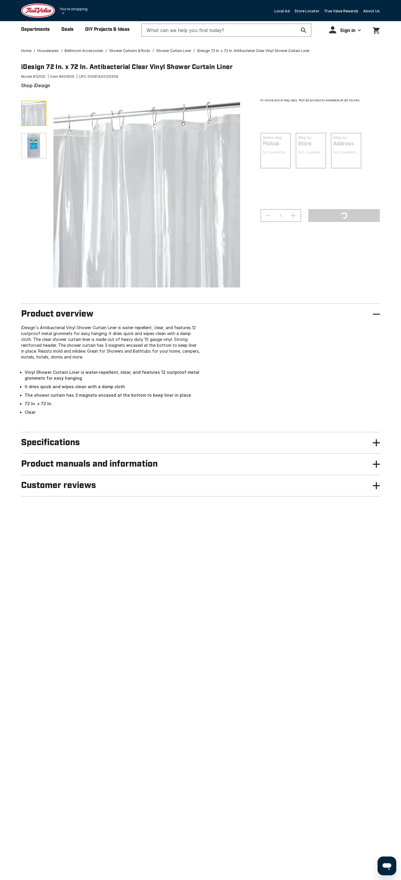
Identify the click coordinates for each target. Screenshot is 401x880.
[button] (345, 29)
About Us (371, 11)
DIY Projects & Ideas (107, 29)
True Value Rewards (341, 11)
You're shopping (73, 9)
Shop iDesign (35, 85)
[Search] (303, 30)
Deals (67, 29)
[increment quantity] (293, 215)
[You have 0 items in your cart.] (376, 29)
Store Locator (306, 11)
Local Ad (282, 11)
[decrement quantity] (268, 215)
